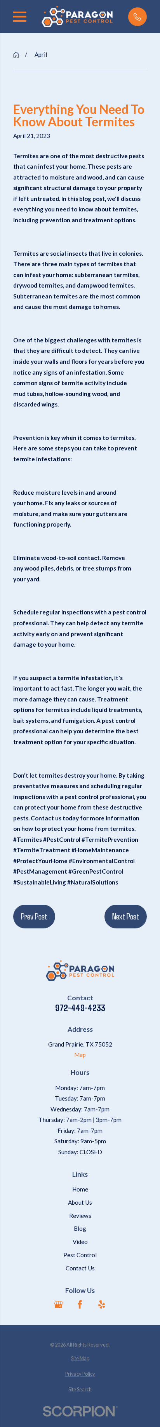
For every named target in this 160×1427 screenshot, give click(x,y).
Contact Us (80, 1268)
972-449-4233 (80, 1007)
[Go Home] (16, 55)
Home (80, 1189)
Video (80, 1241)
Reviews (80, 1215)
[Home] (77, 16)
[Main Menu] (19, 16)
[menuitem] (80, 1358)
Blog (80, 1228)
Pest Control (80, 1254)
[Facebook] (80, 1304)
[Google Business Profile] (58, 1304)
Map (80, 1054)
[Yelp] (101, 1304)
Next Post (125, 916)
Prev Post (34, 916)
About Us (80, 1202)
